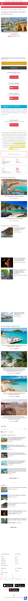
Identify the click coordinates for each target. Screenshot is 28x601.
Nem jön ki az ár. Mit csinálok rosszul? (18, 130)
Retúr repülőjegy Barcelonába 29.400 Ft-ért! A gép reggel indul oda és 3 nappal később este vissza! (17, 438)
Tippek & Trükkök (4, 572)
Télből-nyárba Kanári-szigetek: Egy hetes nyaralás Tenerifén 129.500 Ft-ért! (17, 453)
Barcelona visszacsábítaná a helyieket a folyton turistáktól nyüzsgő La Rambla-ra (20, 271)
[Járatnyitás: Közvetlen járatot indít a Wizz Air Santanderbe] (7, 321)
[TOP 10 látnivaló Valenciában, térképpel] (14, 194)
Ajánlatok (8, 1)
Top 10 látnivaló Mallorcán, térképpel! (14, 218)
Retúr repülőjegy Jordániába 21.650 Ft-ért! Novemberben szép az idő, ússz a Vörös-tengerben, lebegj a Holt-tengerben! (14, 418)
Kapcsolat (17, 570)
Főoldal (2, 556)
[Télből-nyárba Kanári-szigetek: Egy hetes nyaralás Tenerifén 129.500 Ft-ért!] (4, 457)
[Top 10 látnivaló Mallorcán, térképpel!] (14, 216)
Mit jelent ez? (4, 114)
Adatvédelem (3, 560)
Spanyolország (18, 262)
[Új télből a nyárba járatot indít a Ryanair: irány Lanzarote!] (7, 237)
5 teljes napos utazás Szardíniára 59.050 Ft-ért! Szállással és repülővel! (14, 394)
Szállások (13, 1)
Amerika (16, 560)
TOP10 (10, 198)
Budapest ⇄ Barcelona (14, 72)
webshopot (17, 154)
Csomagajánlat (20, 1)
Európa (16, 556)
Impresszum (3, 561)
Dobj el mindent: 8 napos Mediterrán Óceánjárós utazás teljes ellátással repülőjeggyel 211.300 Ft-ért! (16, 462)
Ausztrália (17, 563)
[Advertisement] (14, 47)
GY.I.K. (2, 570)
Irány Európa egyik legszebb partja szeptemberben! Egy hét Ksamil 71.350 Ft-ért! (14, 346)
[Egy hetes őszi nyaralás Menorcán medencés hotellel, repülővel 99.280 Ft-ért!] (4, 449)
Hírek (15, 232)
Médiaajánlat (3, 563)
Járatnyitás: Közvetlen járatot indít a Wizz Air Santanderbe (19, 314)
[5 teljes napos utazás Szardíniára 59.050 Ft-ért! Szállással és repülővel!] (14, 391)
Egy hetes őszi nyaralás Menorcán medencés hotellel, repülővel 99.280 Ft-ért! (17, 446)
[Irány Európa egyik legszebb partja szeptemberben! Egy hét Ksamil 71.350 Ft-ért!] (14, 343)
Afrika (16, 561)
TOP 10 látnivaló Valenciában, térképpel (14, 196)
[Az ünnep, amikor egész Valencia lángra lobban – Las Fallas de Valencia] (7, 267)
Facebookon (6, 59)
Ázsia (16, 558)
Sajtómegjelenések (4, 565)
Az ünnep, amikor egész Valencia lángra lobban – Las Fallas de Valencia (19, 259)
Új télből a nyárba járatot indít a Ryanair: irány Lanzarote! (20, 229)
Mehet (24, 428)
